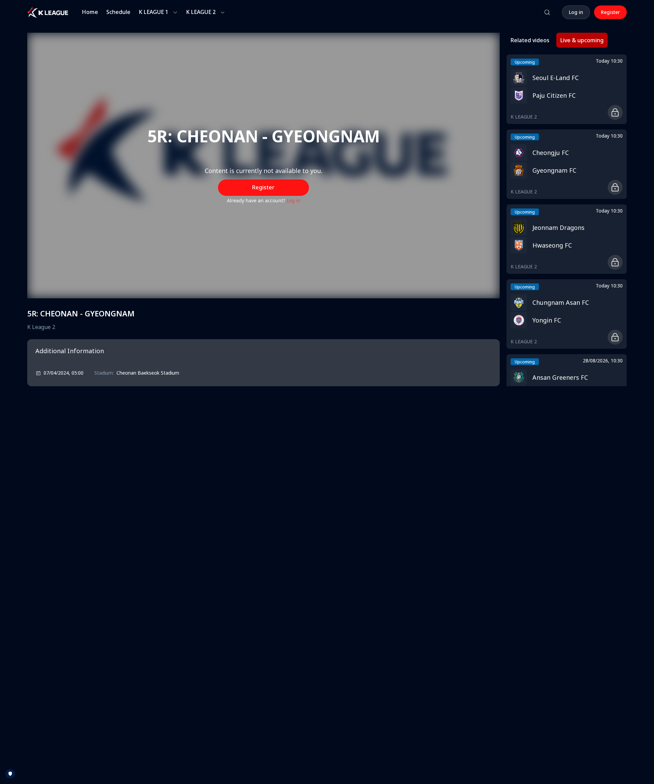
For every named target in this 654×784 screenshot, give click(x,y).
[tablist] (557, 40)
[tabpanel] (567, 220)
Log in (293, 200)
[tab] (530, 40)
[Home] (47, 12)
